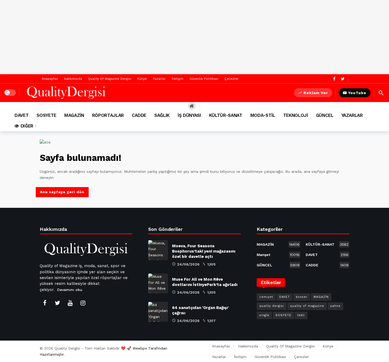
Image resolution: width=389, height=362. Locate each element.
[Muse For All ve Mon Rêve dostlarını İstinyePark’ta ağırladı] (158, 283)
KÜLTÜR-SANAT (327, 244)
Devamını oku (69, 290)
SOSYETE (283, 315)
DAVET (327, 255)
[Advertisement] (194, 37)
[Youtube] (70, 303)
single (264, 315)
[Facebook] (334, 79)
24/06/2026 (188, 264)
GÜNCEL (278, 265)
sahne (335, 306)
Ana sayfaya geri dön (62, 192)
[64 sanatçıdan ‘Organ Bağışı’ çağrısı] (158, 312)
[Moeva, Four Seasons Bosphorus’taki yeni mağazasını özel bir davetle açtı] (158, 250)
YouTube (357, 93)
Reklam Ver (316, 93)
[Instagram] (83, 303)
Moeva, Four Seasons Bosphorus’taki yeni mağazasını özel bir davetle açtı (203, 251)
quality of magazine (307, 306)
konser (301, 297)
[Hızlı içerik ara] (381, 93)
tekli (301, 315)
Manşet (278, 255)
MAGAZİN (278, 244)
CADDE (327, 265)
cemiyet (266, 297)
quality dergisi (271, 306)
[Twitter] (342, 79)
